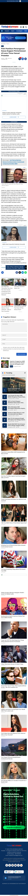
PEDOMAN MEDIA (19, 858)
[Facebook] (17, 272)
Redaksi (3, 58)
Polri (2, 46)
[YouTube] (15, 866)
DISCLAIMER (6, 860)
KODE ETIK (11, 858)
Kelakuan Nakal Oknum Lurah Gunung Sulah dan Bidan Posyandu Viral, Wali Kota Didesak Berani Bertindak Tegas (17, 413)
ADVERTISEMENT (12, 861)
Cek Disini (9, 879)
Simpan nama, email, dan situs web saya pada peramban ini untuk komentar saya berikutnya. (14, 349)
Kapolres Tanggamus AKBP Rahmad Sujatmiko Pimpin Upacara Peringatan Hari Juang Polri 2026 (17, 363)
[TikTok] (18, 866)
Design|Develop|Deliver (14, 827)
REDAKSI (6, 858)
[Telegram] (22, 272)
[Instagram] (12, 866)
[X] (9, 866)
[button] (21, 27)
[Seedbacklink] (21, 865)
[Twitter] (19, 272)
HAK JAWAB (13, 860)
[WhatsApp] (25, 272)
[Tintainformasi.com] (9, 27)
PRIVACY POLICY (20, 860)
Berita (11, 366)
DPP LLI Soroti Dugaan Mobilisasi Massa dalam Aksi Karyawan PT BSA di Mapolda (16, 402)
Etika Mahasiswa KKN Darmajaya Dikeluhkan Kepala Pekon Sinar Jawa (16, 407)
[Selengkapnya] (25, 373)
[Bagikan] (25, 59)
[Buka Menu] (23, 27)
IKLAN (18, 861)
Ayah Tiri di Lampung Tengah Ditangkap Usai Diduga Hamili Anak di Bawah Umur (16, 419)
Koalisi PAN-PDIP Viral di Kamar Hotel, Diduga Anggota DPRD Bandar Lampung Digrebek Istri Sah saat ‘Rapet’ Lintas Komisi (16, 424)
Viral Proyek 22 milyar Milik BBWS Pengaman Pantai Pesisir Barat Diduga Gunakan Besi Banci (17, 396)
